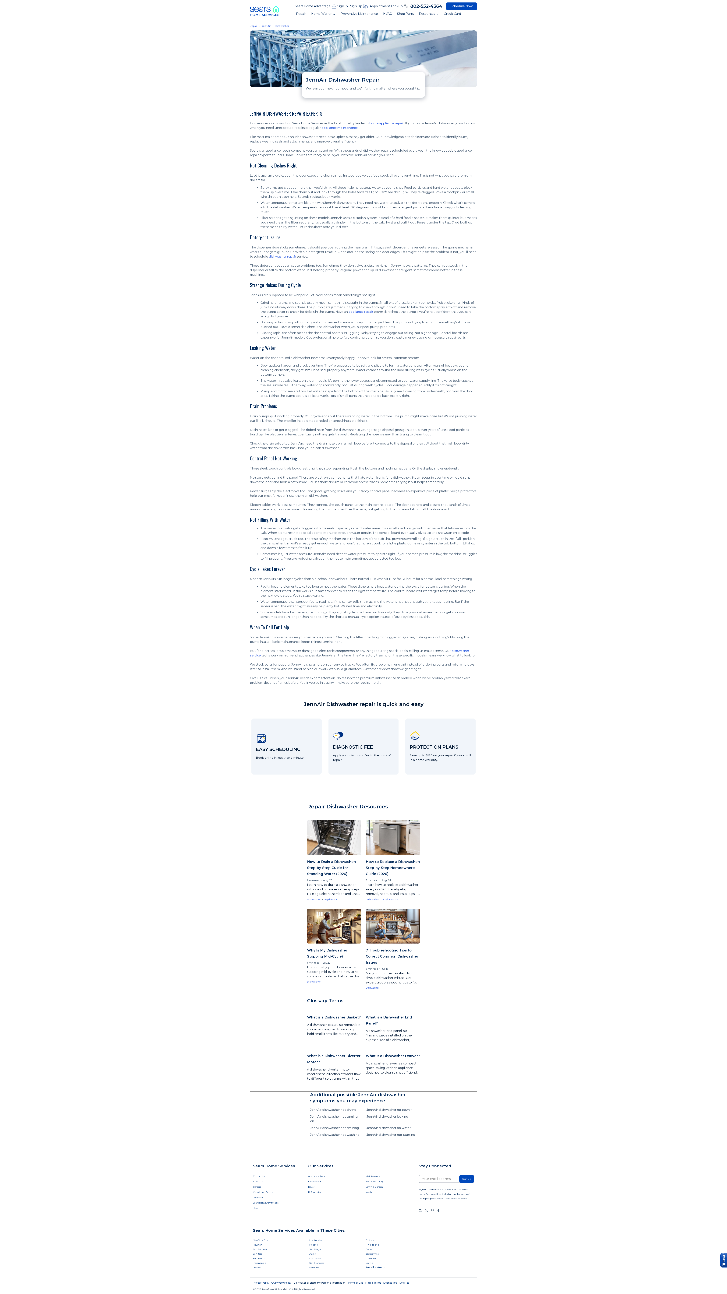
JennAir (266, 26)
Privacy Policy (261, 1282)
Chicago (370, 1240)
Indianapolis (259, 1262)
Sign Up (356, 6)
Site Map (404, 1282)
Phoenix (313, 1244)
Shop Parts (405, 14)
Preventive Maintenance (359, 14)
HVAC (387, 14)
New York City (260, 1240)
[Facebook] (438, 1210)
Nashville (314, 1267)
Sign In (342, 6)
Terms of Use (355, 1282)
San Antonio (260, 1249)
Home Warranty (323, 14)
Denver (257, 1267)
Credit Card (452, 14)
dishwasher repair (282, 256)
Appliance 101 (331, 899)
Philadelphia (372, 1244)
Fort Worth (259, 1258)
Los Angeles (315, 1240)
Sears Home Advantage (313, 6)
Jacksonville (372, 1253)
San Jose (257, 1253)
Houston (257, 1244)
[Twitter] (426, 1210)
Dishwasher (282, 26)
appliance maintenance (340, 128)
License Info (390, 1282)
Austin (313, 1253)
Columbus (315, 1258)
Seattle (369, 1262)
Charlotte (371, 1258)
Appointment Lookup (386, 6)
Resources (427, 14)
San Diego (315, 1249)
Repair (301, 14)
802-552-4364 (426, 6)
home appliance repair (386, 123)
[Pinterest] (432, 1210)
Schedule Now (462, 6)
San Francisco (316, 1262)
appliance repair (361, 312)
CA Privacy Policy (281, 1282)
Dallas (369, 1249)
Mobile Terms (373, 1282)
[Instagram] (420, 1210)
